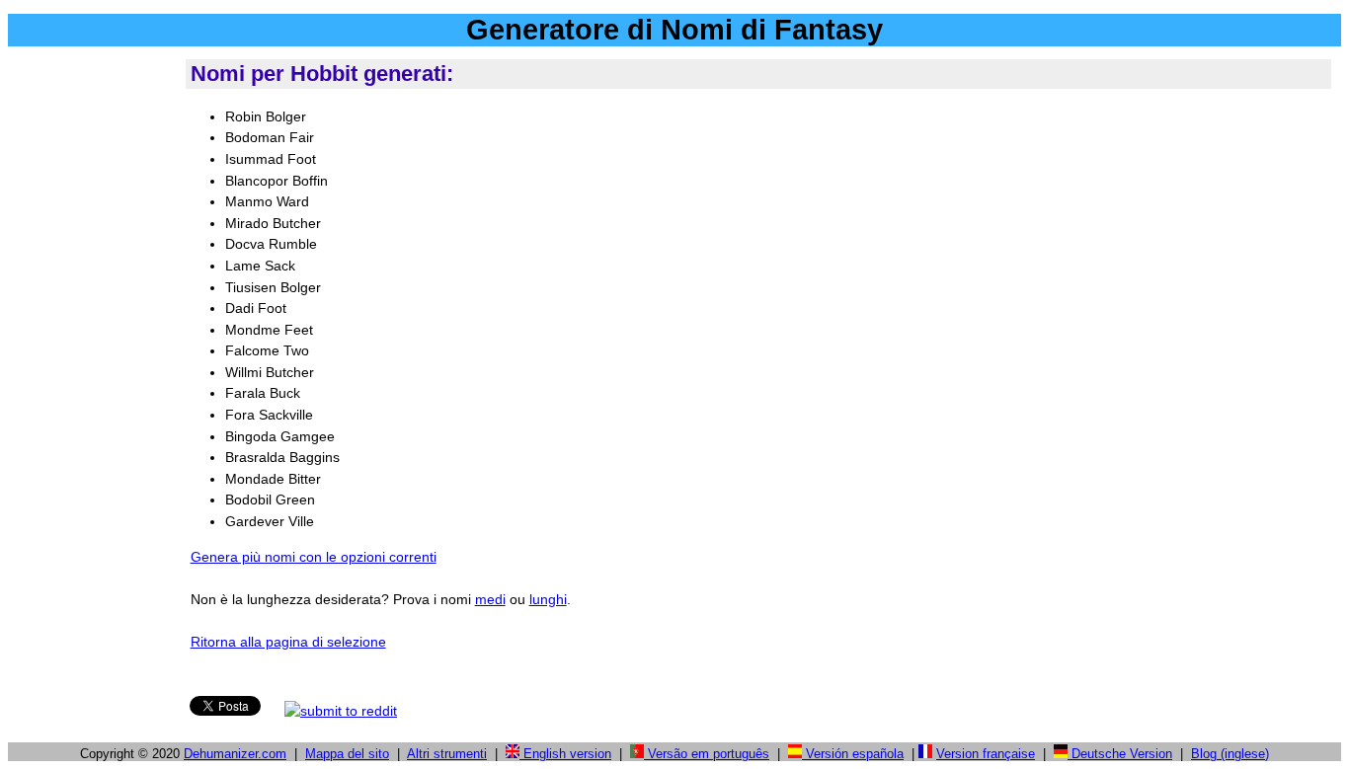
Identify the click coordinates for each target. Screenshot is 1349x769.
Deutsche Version (1120, 753)
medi (490, 599)
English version (565, 753)
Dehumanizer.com (235, 753)
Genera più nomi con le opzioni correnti (313, 557)
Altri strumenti (447, 753)
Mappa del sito (347, 753)
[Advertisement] (93, 354)
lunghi (548, 599)
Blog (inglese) (1230, 753)
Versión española (853, 753)
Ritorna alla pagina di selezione (288, 642)
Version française (985, 753)
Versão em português (706, 753)
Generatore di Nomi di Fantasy (674, 29)
